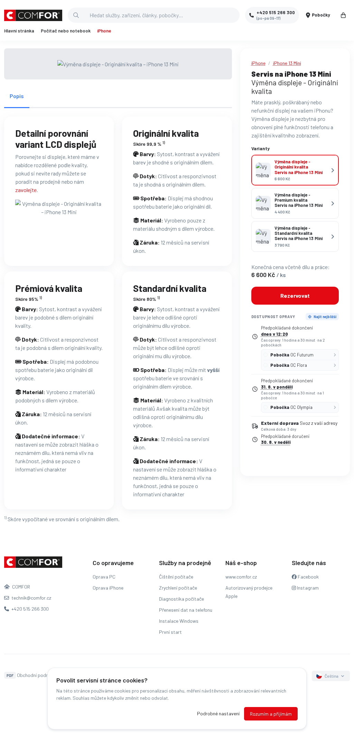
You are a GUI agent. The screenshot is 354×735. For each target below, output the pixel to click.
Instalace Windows (178, 621)
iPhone (104, 31)
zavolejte (26, 190)
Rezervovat (295, 295)
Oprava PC (104, 577)
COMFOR (20, 587)
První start (170, 632)
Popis (17, 96)
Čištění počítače (176, 577)
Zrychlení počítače (178, 588)
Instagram (307, 588)
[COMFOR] (33, 15)
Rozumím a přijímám (271, 714)
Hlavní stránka (19, 31)
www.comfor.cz (241, 577)
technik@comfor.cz (30, 598)
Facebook (308, 577)
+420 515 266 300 (29, 609)
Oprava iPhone (108, 588)
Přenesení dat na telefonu (185, 610)
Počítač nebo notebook (66, 31)
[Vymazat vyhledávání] (234, 15)
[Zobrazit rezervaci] (343, 15)
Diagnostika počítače (181, 599)
